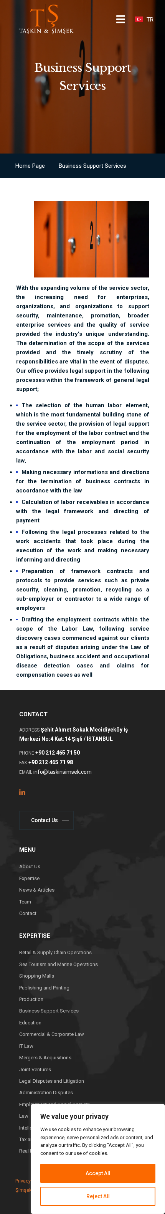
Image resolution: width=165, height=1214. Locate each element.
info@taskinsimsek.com (62, 772)
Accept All (98, 1173)
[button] (120, 19)
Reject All (98, 1196)
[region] (98, 1159)
